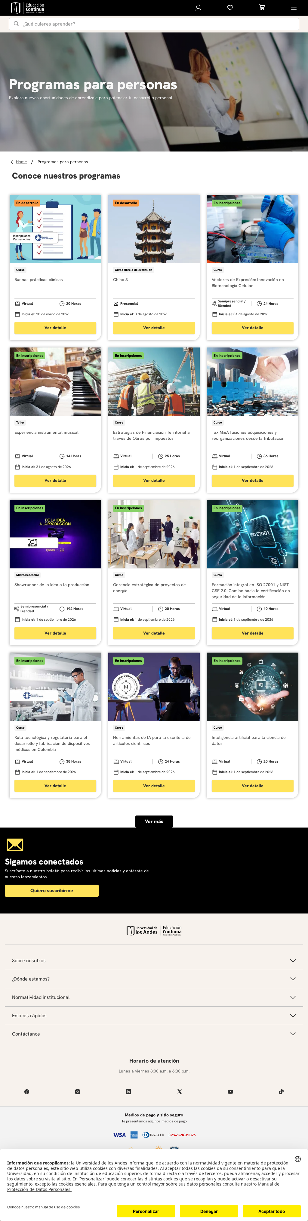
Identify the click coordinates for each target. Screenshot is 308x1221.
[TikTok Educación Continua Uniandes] (281, 1091)
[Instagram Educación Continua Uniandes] (77, 1091)
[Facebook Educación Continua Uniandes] (26, 1091)
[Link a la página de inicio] (22, 161)
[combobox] (154, 24)
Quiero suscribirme (51, 890)
